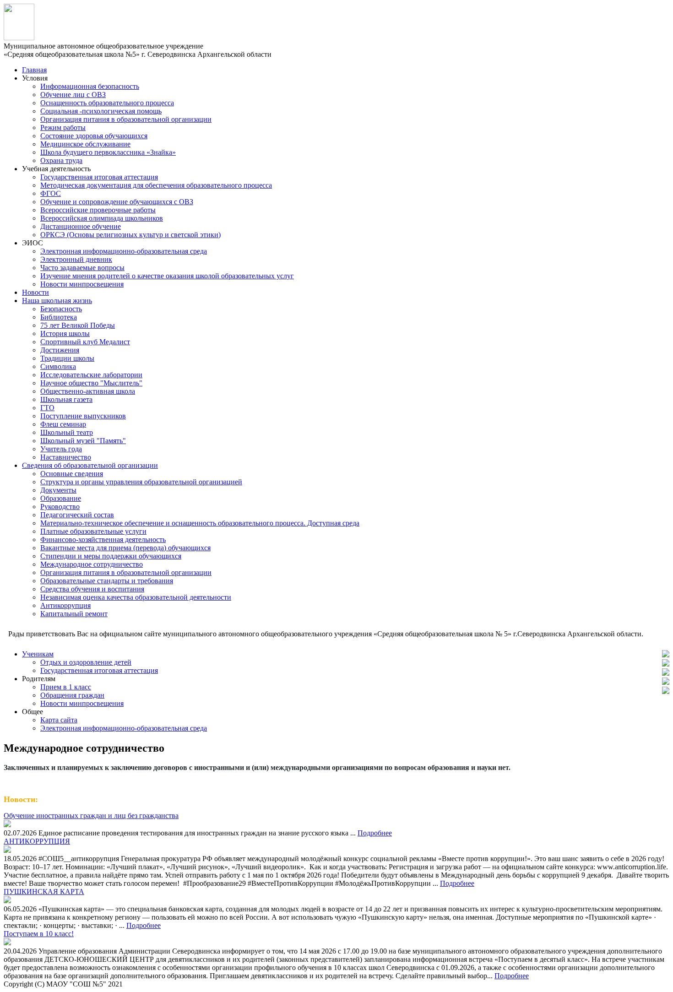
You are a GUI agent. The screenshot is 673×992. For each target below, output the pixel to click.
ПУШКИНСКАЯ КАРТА (44, 891)
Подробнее (375, 833)
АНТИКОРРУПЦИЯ (37, 841)
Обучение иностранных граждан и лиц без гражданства (91, 815)
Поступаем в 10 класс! (39, 934)
